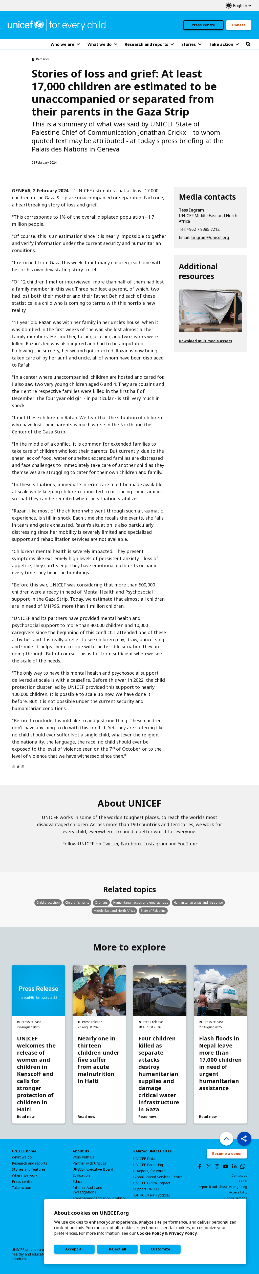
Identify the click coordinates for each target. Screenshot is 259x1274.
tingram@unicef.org (210, 237)
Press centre (203, 25)
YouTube (187, 844)
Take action (21, 1187)
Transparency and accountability (99, 1198)
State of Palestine (153, 910)
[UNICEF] (56, 24)
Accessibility (238, 1192)
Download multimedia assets (205, 340)
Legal (243, 1181)
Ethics (77, 1181)
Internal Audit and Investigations (87, 1189)
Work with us (83, 1157)
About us (81, 1151)
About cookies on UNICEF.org (91, 1212)
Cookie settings (235, 1198)
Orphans (101, 902)
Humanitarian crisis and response (198, 902)
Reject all (117, 1249)
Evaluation (81, 1175)
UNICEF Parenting (148, 1165)
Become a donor (227, 1153)
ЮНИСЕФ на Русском (151, 1195)
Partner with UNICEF (90, 1163)
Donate (239, 25)
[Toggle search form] (248, 44)
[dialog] (145, 1231)
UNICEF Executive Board (93, 1169)
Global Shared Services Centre (158, 1177)
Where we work (24, 1175)
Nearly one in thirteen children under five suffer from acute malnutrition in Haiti (98, 1059)
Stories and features (29, 1169)
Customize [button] (160, 1249)
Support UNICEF (146, 1189)
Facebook (131, 844)
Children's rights (77, 902)
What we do (22, 1157)
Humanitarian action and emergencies (140, 902)
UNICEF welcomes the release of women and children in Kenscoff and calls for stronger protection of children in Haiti (36, 1074)
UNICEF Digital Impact (151, 1183)
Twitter (110, 844)
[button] (244, 1139)
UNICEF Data (144, 1158)
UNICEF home (24, 1151)
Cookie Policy (150, 1233)
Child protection (48, 902)
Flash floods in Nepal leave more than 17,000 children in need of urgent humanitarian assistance (220, 1063)
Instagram (155, 844)
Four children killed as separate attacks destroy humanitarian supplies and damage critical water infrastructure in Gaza (158, 1074)
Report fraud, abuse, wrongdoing (223, 1187)
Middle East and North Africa (114, 910)
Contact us (239, 1175)
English (238, 6)
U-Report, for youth (149, 1171)
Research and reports (29, 1163)
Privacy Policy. (183, 1233)
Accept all (74, 1249)
